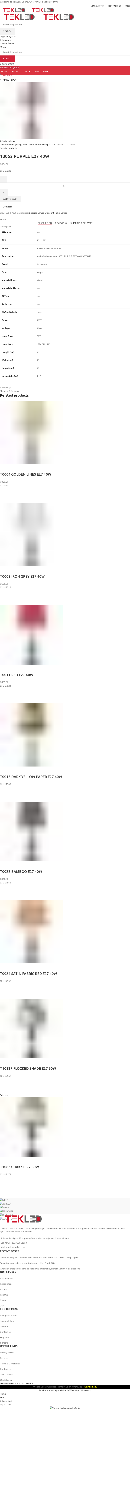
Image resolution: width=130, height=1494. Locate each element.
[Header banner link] (65, 747)
